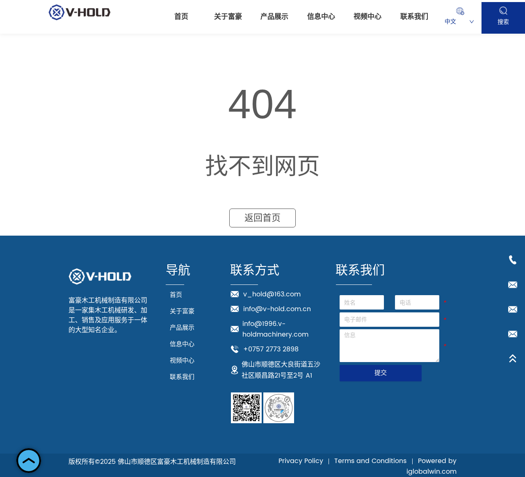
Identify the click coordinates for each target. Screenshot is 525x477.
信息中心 (321, 17)
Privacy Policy (300, 461)
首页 (181, 17)
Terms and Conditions (370, 461)
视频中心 (367, 17)
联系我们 (414, 17)
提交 (380, 372)
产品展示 (274, 17)
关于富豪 (228, 17)
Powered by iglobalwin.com (431, 466)
